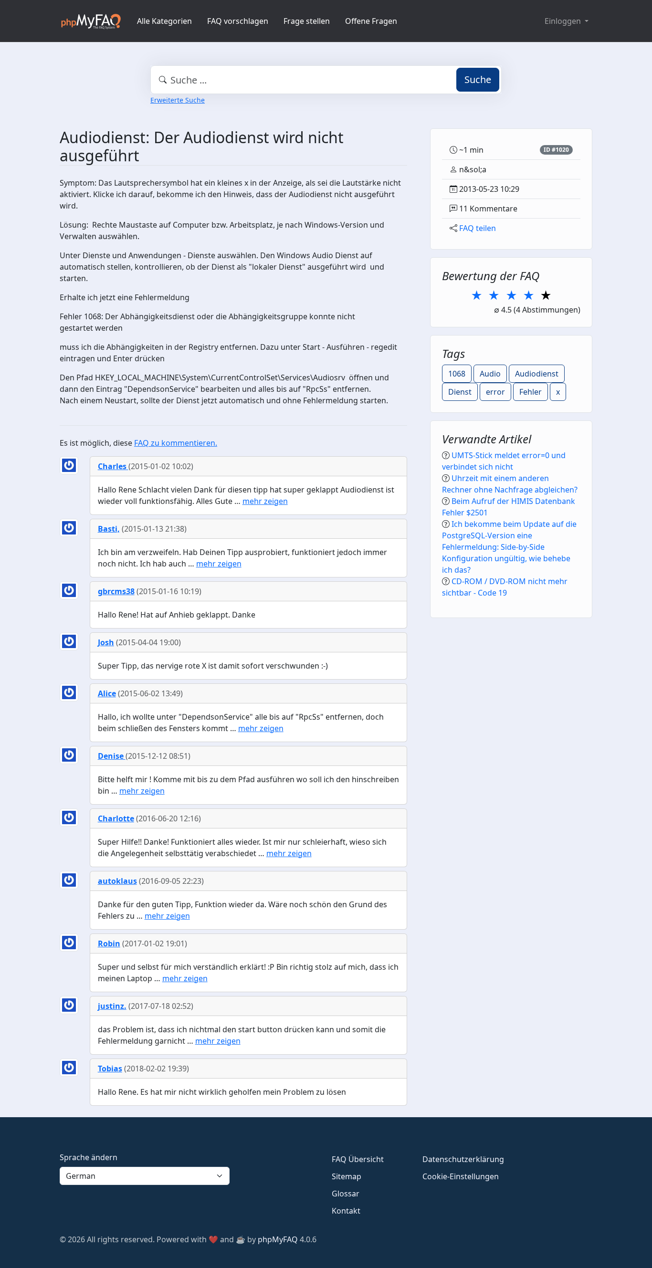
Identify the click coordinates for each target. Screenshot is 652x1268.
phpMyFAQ (278, 1239)
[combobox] (326, 79)
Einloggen (564, 21)
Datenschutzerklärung (463, 1159)
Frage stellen (307, 21)
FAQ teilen (477, 228)
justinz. (112, 1006)
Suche (477, 79)
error (495, 392)
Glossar (345, 1193)
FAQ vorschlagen (237, 21)
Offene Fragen (371, 21)
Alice (107, 693)
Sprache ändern (88, 1157)
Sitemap (346, 1176)
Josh (106, 642)
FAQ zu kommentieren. (175, 443)
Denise (112, 756)
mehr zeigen (265, 501)
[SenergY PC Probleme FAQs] (91, 21)
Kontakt (346, 1210)
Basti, (109, 529)
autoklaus (117, 881)
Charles (113, 466)
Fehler (530, 392)
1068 (456, 373)
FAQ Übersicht (358, 1159)
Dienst (460, 392)
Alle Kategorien (164, 21)
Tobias (110, 1068)
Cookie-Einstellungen (460, 1176)
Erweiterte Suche (177, 100)
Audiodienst (536, 373)
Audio (490, 373)
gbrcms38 (116, 591)
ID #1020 (556, 150)
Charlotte (116, 818)
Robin (109, 943)
